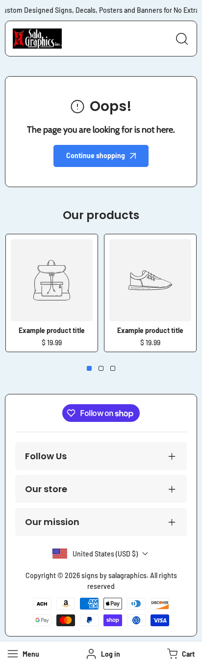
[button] (180, 654)
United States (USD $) (105, 554)
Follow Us (46, 456)
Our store (46, 489)
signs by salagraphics (114, 575)
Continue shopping (95, 155)
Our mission (52, 522)
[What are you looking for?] (182, 38)
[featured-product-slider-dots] (89, 368)
